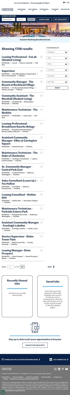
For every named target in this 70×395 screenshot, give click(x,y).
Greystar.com (58, 377)
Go (22, 267)
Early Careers (32, 9)
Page (4, 267)
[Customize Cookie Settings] (3, 392)
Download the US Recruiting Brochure (21, 359)
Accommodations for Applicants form (14, 390)
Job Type (51, 82)
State (50, 64)
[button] (41, 57)
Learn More (54, 9)
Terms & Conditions (17, 377)
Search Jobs (44, 19)
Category (51, 52)
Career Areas (21, 9)
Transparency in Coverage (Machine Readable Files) (23, 379)
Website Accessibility (32, 377)
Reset (57, 88)
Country (51, 70)
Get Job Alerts (60, 19)
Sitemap (5, 379)
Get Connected (59, 359)
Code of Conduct (46, 377)
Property (51, 76)
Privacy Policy (6, 377)
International (44, 9)
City (49, 58)
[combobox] (21, 19)
